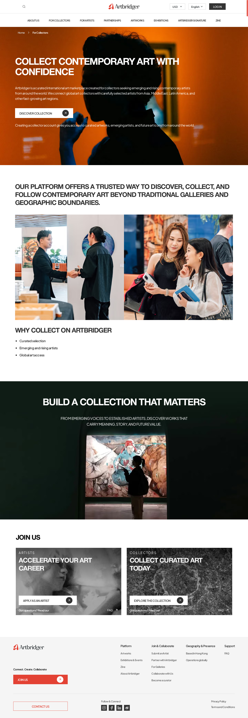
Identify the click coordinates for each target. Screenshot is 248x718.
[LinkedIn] (119, 708)
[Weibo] (127, 708)
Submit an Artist (160, 653)
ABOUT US (33, 20)
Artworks (126, 653)
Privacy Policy (218, 701)
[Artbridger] (124, 6)
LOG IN (217, 7)
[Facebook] (112, 708)
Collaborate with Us (162, 673)
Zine (123, 667)
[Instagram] (104, 708)
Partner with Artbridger (164, 660)
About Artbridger (130, 673)
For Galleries (158, 667)
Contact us (40, 706)
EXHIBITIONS (161, 20)
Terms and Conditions (223, 707)
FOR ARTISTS (87, 20)
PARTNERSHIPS (112, 20)
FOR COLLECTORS (59, 20)
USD (175, 6)
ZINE (218, 20)
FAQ (110, 610)
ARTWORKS (137, 20)
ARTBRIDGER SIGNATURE (192, 20)
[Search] (24, 6)
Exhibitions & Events (131, 660)
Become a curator (161, 680)
